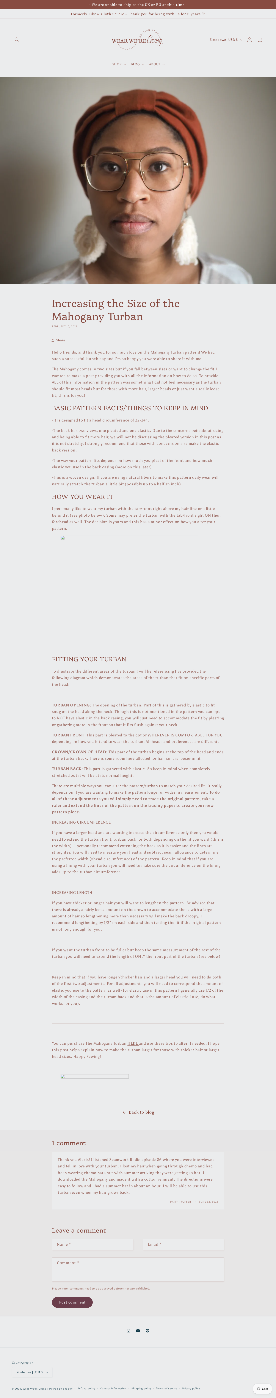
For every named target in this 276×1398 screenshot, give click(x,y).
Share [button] (60, 340)
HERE (133, 1043)
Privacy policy (191, 1388)
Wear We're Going (34, 1388)
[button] (17, 40)
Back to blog (141, 1112)
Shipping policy (141, 1388)
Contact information (113, 1388)
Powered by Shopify (59, 1388)
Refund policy (86, 1388)
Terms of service (166, 1388)
